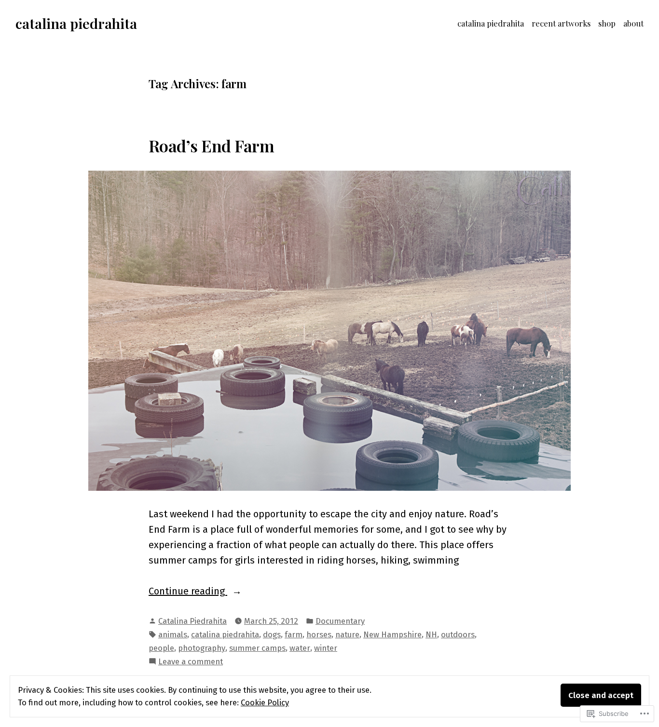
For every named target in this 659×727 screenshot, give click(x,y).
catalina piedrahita (76, 23)
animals (172, 634)
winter (325, 648)
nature (347, 634)
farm (293, 634)
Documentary (340, 621)
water (299, 648)
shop (607, 23)
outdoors (458, 634)
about (633, 23)
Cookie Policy (265, 702)
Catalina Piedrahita (192, 621)
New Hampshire (392, 634)
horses (318, 634)
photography (201, 648)
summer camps (257, 648)
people (161, 648)
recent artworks (561, 23)
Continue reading (188, 592)
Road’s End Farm (211, 146)
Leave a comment (190, 662)
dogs (272, 634)
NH (431, 634)
